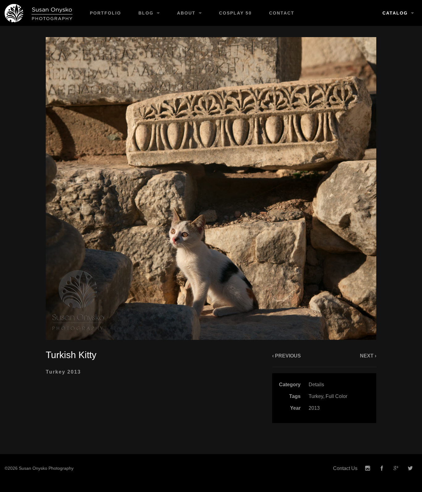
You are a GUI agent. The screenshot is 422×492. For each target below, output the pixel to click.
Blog (146, 13)
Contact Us (345, 468)
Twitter (410, 468)
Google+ (396, 468)
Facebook (382, 468)
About (186, 13)
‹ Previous (286, 355)
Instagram (368, 468)
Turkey (316, 396)
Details (316, 384)
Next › (368, 355)
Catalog (395, 13)
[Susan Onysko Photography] (40, 13)
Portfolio (105, 13)
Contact (281, 13)
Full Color (336, 396)
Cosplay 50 (235, 13)
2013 (314, 408)
